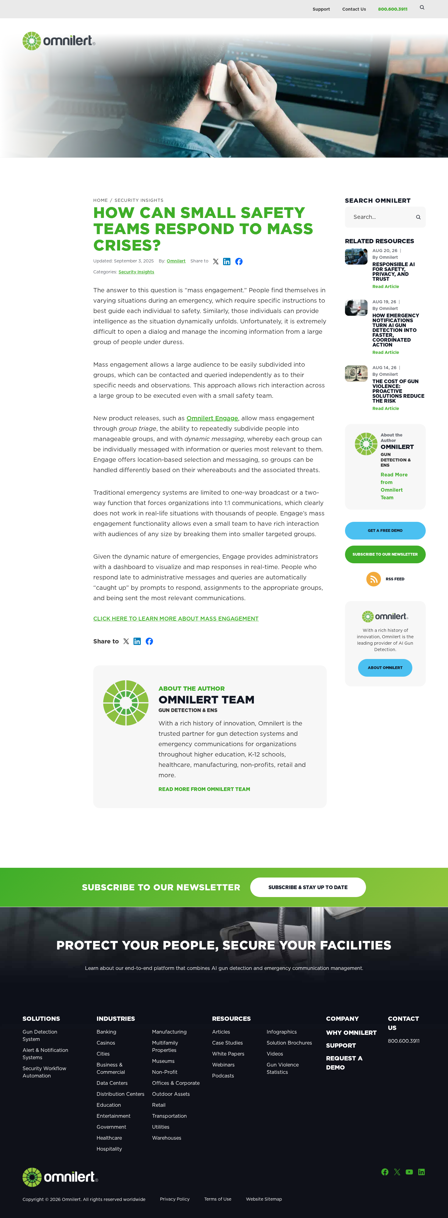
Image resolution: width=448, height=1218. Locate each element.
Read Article (385, 286)
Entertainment (113, 1116)
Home (100, 200)
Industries (116, 1018)
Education (109, 1105)
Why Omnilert (351, 1032)
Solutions (41, 1018)
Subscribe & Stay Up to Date (308, 887)
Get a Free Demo (385, 530)
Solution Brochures (289, 1042)
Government (111, 1127)
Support (321, 9)
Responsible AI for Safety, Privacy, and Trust (393, 271)
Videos (275, 1053)
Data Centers (112, 1083)
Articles (221, 1031)
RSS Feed (395, 579)
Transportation (169, 1116)
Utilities (160, 1127)
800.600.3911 (392, 9)
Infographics (282, 1031)
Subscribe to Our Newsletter (385, 554)
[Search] (418, 217)
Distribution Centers (120, 1094)
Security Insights (139, 200)
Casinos (106, 1042)
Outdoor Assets (171, 1094)
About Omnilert (385, 667)
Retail (158, 1105)
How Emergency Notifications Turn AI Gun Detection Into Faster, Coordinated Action (395, 330)
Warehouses (166, 1137)
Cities (103, 1053)
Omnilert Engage (212, 418)
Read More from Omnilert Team (204, 789)
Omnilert (176, 261)
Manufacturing (169, 1031)
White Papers (228, 1053)
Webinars (223, 1064)
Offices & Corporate (176, 1083)
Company (342, 1018)
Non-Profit (164, 1072)
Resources (231, 1018)
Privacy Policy (175, 1199)
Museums (163, 1061)
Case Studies (227, 1042)
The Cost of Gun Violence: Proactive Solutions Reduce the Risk (398, 391)
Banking (106, 1031)
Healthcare (109, 1137)
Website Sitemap (264, 1199)
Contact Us (354, 9)
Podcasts (223, 1075)
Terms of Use (217, 1199)
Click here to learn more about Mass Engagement (176, 618)
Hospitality (109, 1148)
